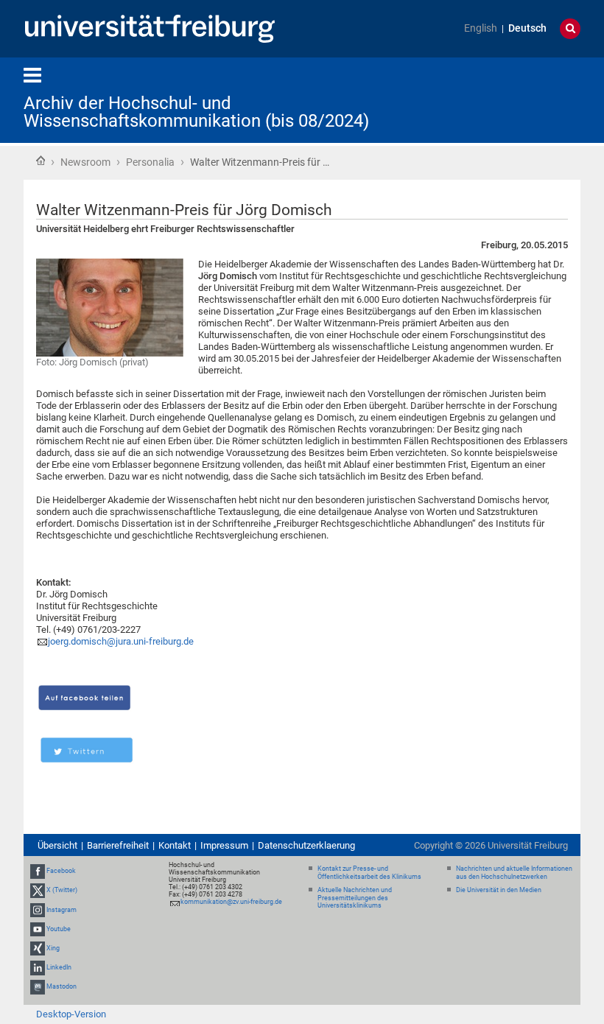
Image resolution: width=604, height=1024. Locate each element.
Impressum (224, 845)
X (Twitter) (61, 890)
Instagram (61, 909)
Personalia (150, 162)
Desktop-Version (71, 1014)
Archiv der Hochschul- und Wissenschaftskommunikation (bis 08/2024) (196, 112)
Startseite (40, 160)
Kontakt (174, 845)
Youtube (58, 929)
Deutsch (527, 28)
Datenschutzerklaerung (306, 845)
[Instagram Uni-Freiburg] (37, 909)
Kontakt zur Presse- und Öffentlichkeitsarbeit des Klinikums (369, 872)
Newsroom (85, 162)
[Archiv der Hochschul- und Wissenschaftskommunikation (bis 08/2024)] (508, 99)
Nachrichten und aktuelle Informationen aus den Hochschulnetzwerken (514, 872)
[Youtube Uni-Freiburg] (37, 929)
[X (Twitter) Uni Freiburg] (37, 890)
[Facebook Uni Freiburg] (37, 870)
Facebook (61, 870)
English (480, 28)
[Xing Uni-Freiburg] (37, 948)
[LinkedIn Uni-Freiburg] (37, 967)
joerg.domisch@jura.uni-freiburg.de (121, 641)
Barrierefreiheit (118, 845)
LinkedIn (58, 967)
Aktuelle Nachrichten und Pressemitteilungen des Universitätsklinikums (354, 898)
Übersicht (57, 845)
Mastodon (61, 986)
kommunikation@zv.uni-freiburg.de (231, 901)
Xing (53, 948)
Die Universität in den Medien (498, 890)
